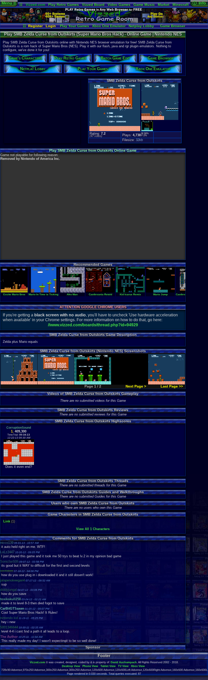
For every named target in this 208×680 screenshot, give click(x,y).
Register (35, 26)
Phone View (90, 666)
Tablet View (108, 666)
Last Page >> (172, 386)
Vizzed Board (93, 5)
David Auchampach (124, 662)
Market (163, 5)
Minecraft (180, 5)
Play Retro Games (63, 5)
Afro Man (72, 294)
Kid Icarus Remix (130, 294)
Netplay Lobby (141, 26)
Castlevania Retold (100, 294)
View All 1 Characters (93, 529)
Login (51, 26)
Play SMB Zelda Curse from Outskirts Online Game (92, 150)
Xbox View (138, 666)
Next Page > (136, 386)
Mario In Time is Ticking (43, 294)
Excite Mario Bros (14, 294)
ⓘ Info (199, 3)
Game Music (144, 5)
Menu (9, 3)
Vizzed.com (35, 5)
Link (6, 521)
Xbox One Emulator (109, 26)
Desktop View (71, 666)
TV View (123, 666)
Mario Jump (160, 294)
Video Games (119, 5)
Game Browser (172, 26)
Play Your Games (74, 26)
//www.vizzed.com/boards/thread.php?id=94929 (93, 325)
